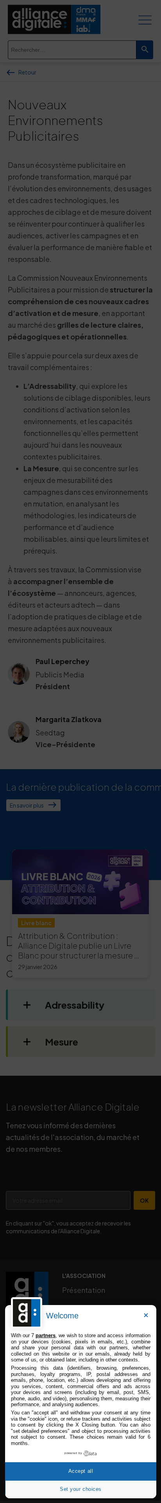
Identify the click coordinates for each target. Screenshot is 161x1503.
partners (45, 1335)
